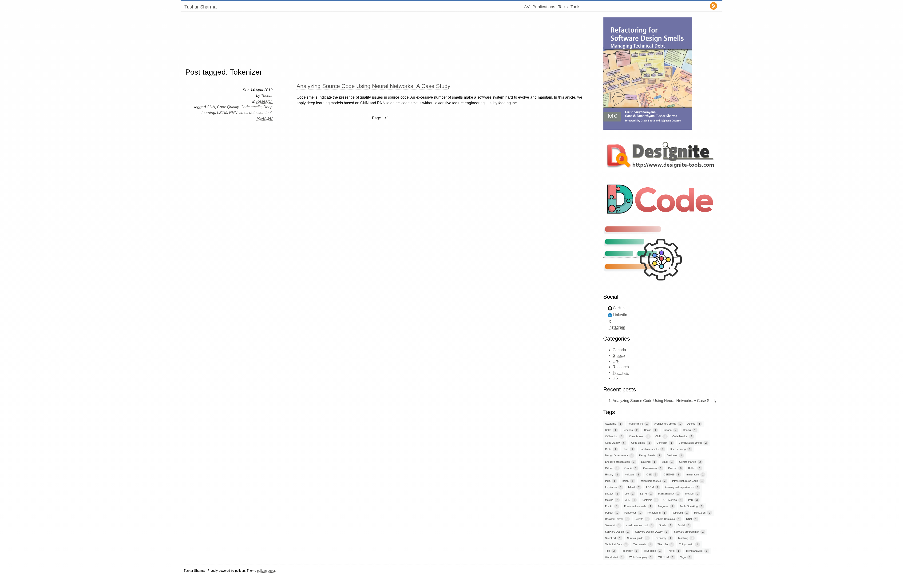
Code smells (251, 107)
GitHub (619, 308)
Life (616, 361)
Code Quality (228, 107)
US (615, 378)
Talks (563, 6)
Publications (543, 6)
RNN (233, 113)
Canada (619, 350)
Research (264, 101)
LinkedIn (620, 315)
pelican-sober (266, 570)
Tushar (267, 96)
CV (527, 6)
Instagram (617, 327)
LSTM (222, 113)
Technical (621, 372)
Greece (619, 356)
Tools (575, 6)
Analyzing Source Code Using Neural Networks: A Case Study (373, 86)
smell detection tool (255, 113)
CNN (211, 107)
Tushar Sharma (200, 6)
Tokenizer (264, 118)
